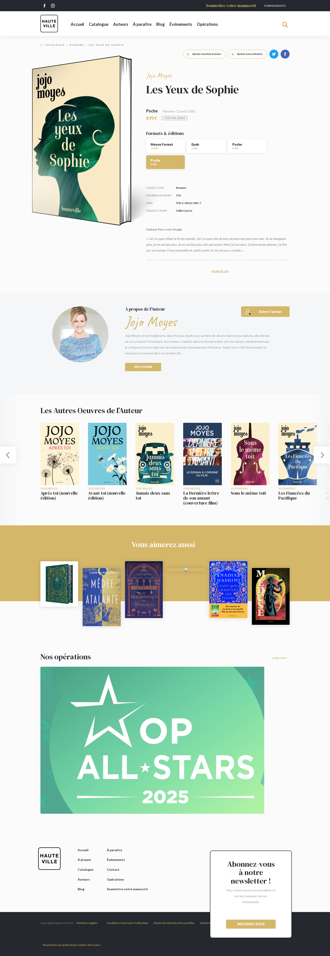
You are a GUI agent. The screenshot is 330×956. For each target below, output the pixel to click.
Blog (160, 24)
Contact (113, 869)
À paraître (142, 24)
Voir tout (279, 658)
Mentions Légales (87, 923)
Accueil (77, 24)
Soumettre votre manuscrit (231, 5)
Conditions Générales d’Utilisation (127, 923)
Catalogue (98, 24)
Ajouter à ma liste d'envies (206, 54)
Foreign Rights (275, 5)
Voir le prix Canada (174, 118)
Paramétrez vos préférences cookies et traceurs (72, 945)
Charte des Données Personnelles (174, 923)
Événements (180, 24)
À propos (84, 860)
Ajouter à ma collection (249, 54)
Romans (77, 45)
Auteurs (120, 24)
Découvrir (143, 367)
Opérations (207, 24)
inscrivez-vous (251, 924)
